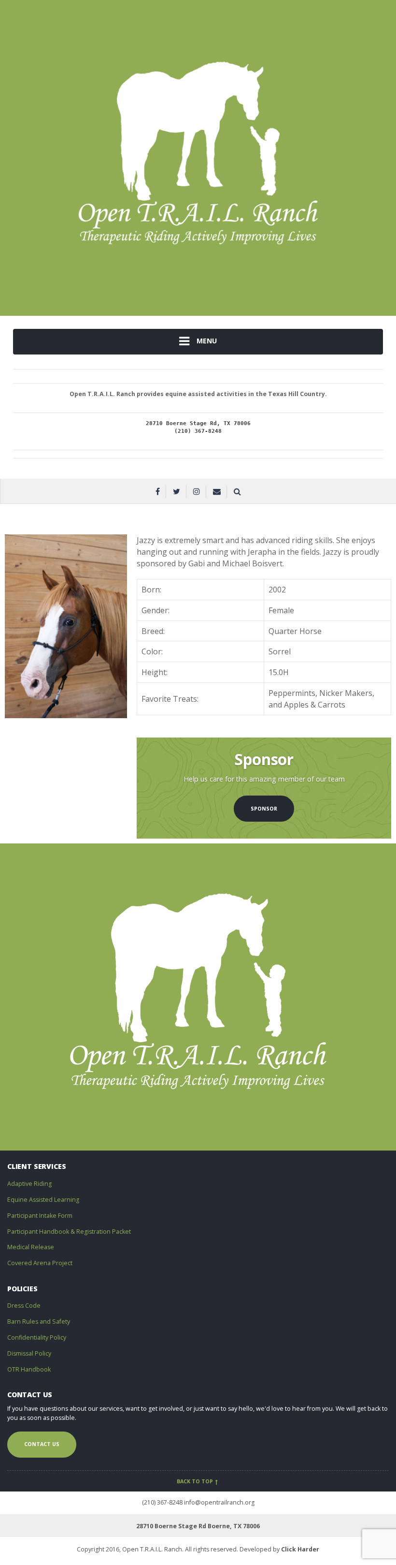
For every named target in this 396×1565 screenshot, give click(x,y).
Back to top (195, 1481)
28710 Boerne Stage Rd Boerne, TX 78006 (198, 1526)
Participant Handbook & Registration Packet (69, 1231)
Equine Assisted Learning (43, 1200)
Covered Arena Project (39, 1263)
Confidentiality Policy (36, 1337)
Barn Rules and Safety (38, 1321)
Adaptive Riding (29, 1184)
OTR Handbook (29, 1369)
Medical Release (30, 1247)
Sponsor (264, 808)
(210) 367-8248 (162, 1502)
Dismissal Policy (29, 1353)
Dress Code (24, 1305)
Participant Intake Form (39, 1215)
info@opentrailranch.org (219, 1502)
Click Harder (300, 1549)
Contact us (41, 1444)
